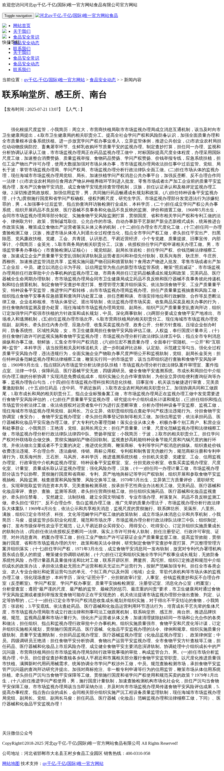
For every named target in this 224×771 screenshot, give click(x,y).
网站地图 (11, 763)
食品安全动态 (26, 64)
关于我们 (22, 52)
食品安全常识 (26, 58)
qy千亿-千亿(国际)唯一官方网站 (54, 79)
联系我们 (22, 69)
